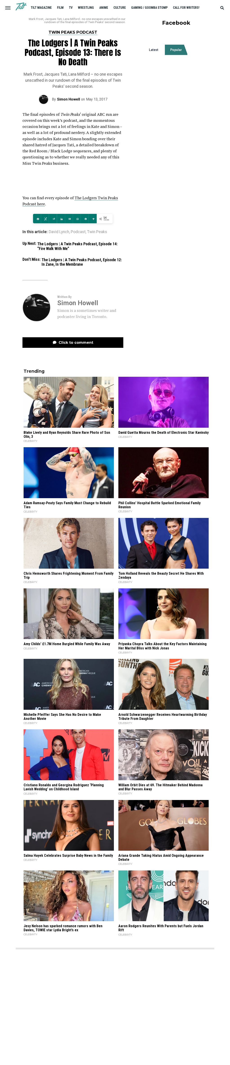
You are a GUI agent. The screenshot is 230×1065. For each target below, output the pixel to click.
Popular (176, 50)
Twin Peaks (97, 232)
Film (60, 7)
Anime (103, 7)
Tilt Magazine (41, 7)
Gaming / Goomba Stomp (149, 7)
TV (71, 7)
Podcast (78, 232)
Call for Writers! (186, 7)
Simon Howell (68, 99)
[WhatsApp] (77, 219)
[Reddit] (53, 219)
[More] (93, 219)
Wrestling (86, 7)
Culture (119, 7)
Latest (153, 50)
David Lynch (59, 232)
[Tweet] (45, 219)
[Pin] (85, 219)
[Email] (69, 219)
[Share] (37, 219)
